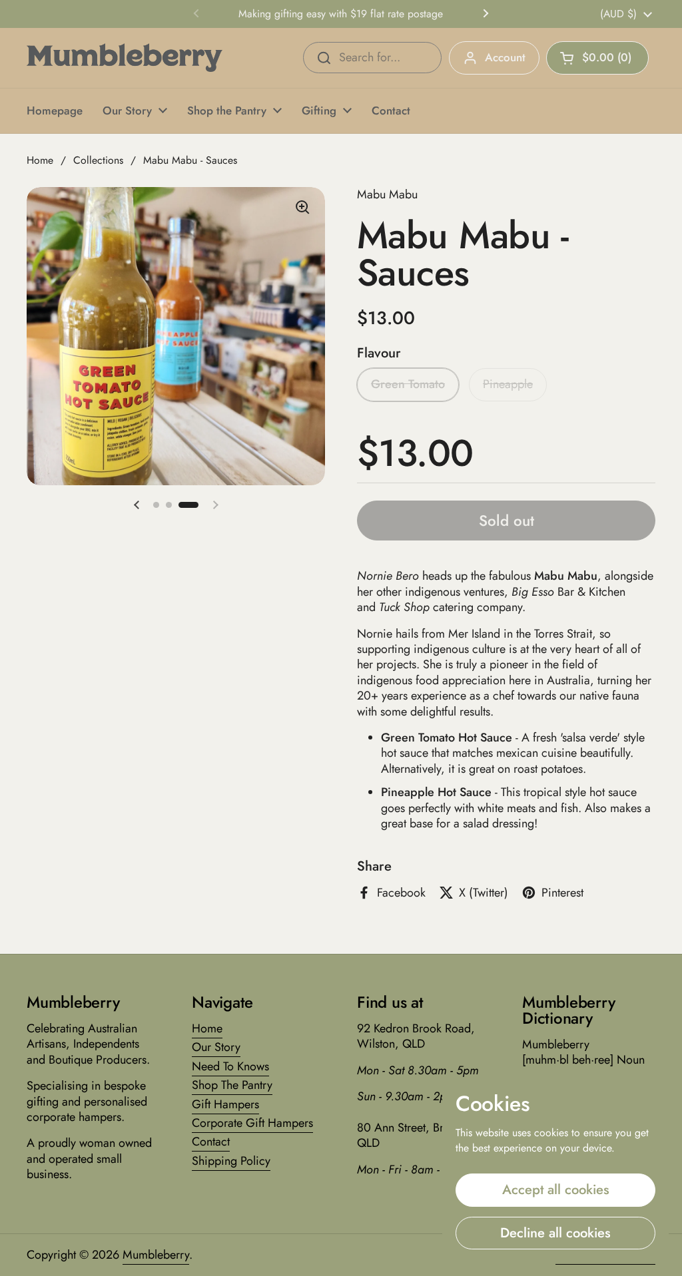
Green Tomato (408, 384)
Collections (98, 160)
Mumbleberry (156, 1254)
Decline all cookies (555, 1233)
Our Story (216, 1047)
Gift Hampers (225, 1104)
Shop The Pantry (232, 1085)
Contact (211, 1141)
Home (40, 160)
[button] (597, 58)
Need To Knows (230, 1066)
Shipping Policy (231, 1161)
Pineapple (508, 384)
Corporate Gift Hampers (252, 1123)
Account (505, 57)
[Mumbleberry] (124, 57)
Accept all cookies (555, 1189)
